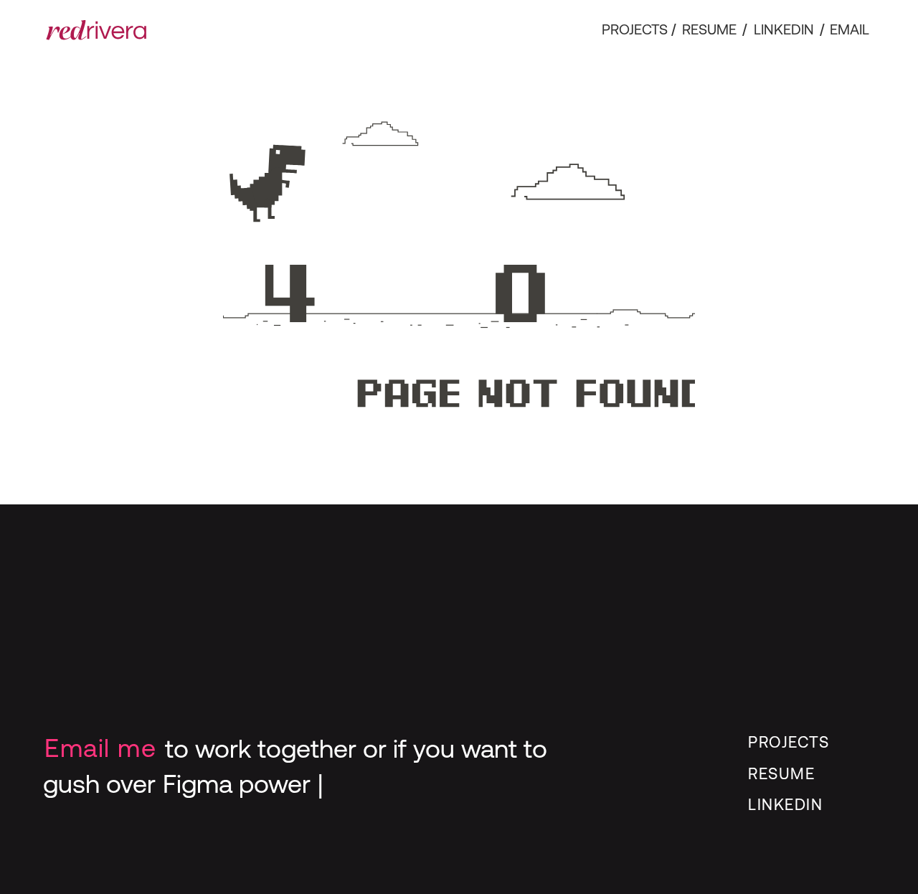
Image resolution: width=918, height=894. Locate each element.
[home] (96, 30)
